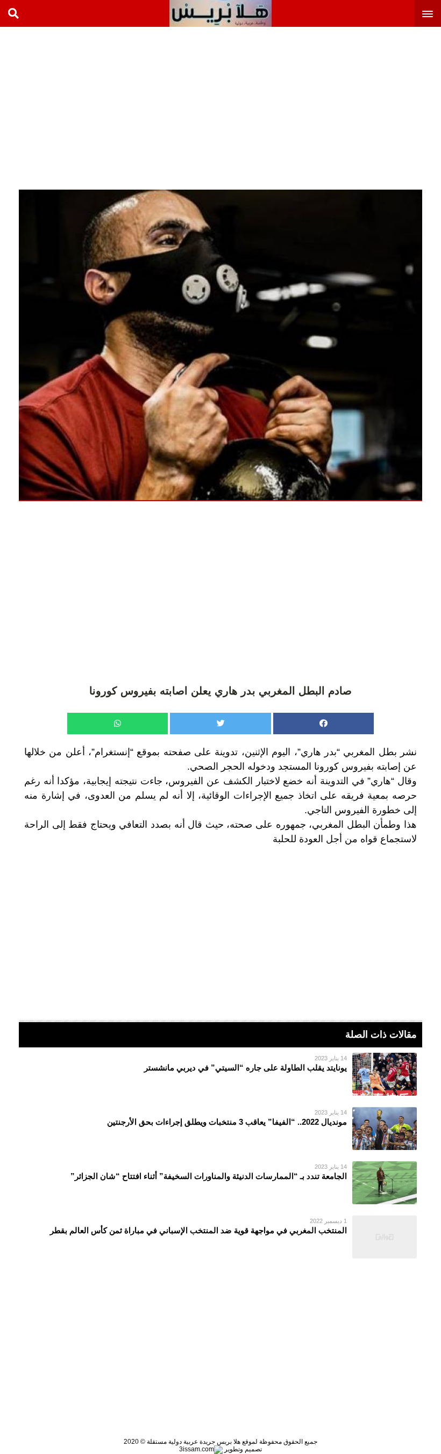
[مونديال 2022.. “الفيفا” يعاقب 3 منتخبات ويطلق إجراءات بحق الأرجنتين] (220, 1128)
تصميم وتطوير (242, 1449)
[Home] (220, 13)
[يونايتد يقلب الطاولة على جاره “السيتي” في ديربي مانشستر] (220, 1074)
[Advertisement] (360, 107)
